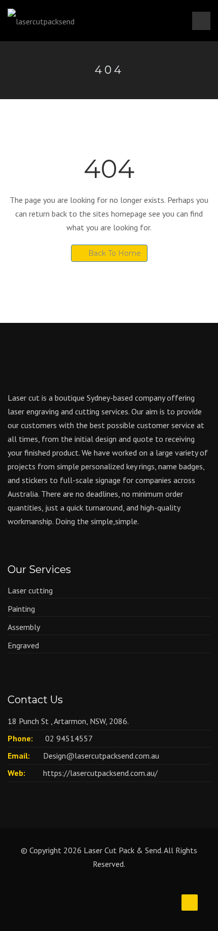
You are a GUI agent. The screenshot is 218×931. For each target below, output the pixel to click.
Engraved (23, 645)
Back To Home (114, 253)
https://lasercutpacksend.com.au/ (100, 773)
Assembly (24, 627)
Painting (21, 609)
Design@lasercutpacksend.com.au (101, 755)
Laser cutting (30, 590)
